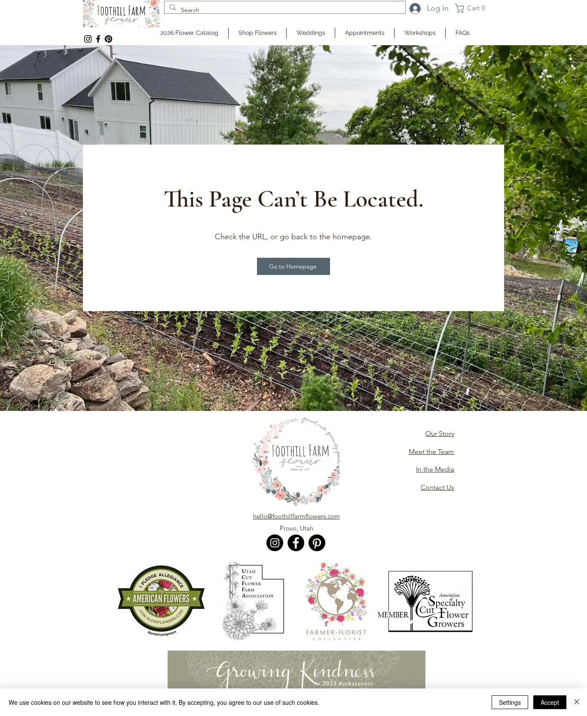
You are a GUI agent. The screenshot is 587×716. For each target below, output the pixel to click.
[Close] (577, 702)
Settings (510, 702)
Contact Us (437, 487)
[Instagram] (88, 39)
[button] (472, 8)
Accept (550, 702)
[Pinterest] (317, 542)
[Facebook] (98, 39)
